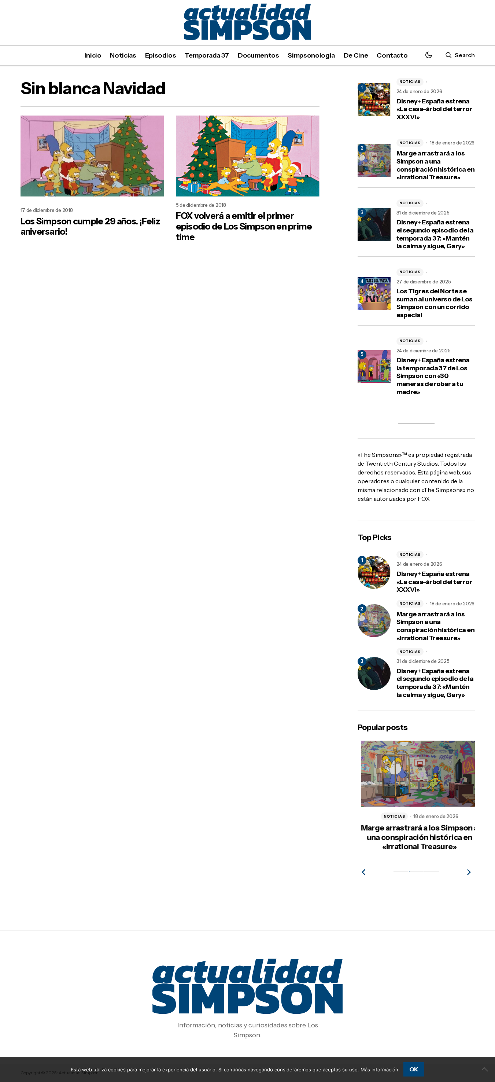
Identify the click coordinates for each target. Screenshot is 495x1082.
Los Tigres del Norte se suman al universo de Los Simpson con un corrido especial (434, 303)
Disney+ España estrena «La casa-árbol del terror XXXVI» (434, 109)
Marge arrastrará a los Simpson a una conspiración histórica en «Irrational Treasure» (435, 165)
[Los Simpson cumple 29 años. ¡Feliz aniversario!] (92, 156)
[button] (428, 55)
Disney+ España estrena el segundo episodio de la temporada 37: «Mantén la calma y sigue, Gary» (435, 234)
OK (413, 1069)
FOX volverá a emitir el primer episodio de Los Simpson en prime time (244, 226)
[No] (486, 1069)
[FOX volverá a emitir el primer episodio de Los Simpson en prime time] (247, 156)
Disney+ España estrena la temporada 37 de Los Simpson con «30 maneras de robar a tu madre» (433, 376)
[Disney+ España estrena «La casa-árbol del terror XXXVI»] (374, 572)
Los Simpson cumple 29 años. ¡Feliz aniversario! (90, 226)
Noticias (410, 81)
